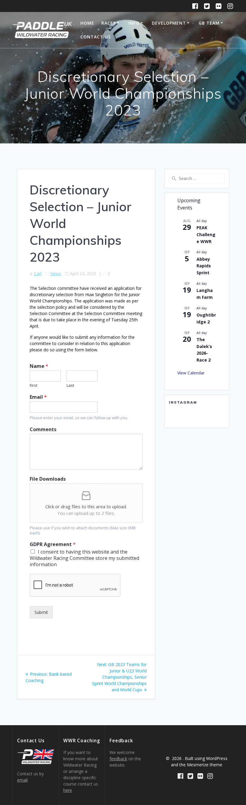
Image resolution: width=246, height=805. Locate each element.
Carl (37, 273)
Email (38, 397)
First (33, 385)
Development (169, 23)
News (55, 273)
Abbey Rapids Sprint (203, 265)
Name (39, 366)
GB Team (209, 23)
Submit (41, 612)
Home (87, 23)
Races (108, 23)
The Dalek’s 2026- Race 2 (204, 350)
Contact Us (95, 37)
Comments (43, 429)
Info (134, 23)
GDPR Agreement (53, 544)
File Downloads (48, 479)
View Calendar (191, 373)
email (22, 780)
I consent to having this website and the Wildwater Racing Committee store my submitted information (84, 558)
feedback (118, 758)
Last (70, 385)
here (67, 790)
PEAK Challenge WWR (205, 234)
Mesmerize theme (204, 764)
